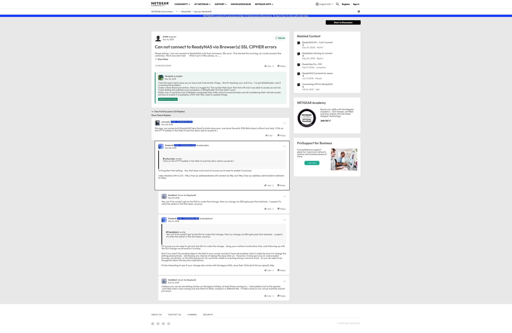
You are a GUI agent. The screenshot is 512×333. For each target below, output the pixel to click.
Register (346, 4)
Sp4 (318, 89)
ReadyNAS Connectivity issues (317, 73)
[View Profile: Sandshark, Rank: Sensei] (164, 196)
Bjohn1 (320, 58)
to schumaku (202, 145)
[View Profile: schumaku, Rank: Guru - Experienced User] (157, 123)
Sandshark (172, 195)
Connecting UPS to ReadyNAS (317, 84)
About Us (156, 314)
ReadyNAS (186, 11)
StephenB (169, 145)
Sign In (356, 4)
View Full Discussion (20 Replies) (169, 111)
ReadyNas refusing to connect (317, 53)
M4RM (165, 37)
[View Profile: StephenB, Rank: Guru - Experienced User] (161, 146)
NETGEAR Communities (161, 11)
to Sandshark (206, 218)
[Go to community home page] (160, 4)
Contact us (174, 314)
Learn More (312, 163)
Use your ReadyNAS (202, 11)
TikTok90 (169, 76)
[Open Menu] (359, 11)
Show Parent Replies (161, 115)
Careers (192, 314)
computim (321, 67)
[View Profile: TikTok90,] (160, 77)
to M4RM (178, 76)
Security (208, 314)
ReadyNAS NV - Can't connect (317, 42)
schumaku (165, 122)
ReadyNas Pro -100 (312, 64)
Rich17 (320, 47)
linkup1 (318, 78)
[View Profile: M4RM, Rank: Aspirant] (158, 38)
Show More (163, 59)
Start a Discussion (343, 22)
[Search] (337, 4)
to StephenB (190, 195)
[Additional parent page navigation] (176, 11)
